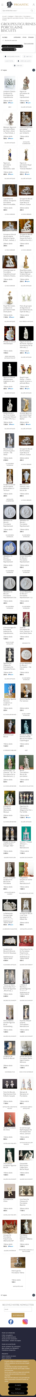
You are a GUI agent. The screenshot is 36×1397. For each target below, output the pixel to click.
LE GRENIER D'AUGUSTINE (10, 929)
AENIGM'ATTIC (26, 643)
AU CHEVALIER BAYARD (9, 714)
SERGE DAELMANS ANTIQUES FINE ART (9, 357)
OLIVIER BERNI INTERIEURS (10, 464)
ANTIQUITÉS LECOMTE (26, 929)
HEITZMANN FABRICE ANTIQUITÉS (26, 1107)
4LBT (26, 750)
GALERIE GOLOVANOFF (26, 857)
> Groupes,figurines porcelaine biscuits (16, 17)
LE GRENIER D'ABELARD (9, 750)
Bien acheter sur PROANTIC (10, 1348)
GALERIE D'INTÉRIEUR (10, 1250)
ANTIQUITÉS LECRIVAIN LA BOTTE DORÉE (26, 1250)
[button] (27, 56)
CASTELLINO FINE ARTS (9, 1143)
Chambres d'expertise (8, 1350)
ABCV (9, 107)
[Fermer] (21, 46)
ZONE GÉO (19, 65)
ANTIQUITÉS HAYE (26, 1215)
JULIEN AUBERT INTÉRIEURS (26, 714)
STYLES (24, 37)
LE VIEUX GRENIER (10, 214)
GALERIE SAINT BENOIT (26, 965)
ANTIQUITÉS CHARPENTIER (26, 142)
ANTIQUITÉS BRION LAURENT (9, 893)
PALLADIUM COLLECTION (26, 786)
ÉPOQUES (31, 37)
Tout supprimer (29, 43)
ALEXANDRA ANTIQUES (9, 965)
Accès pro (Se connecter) (9, 1339)
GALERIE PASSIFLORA (10, 857)
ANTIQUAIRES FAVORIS (13, 56)
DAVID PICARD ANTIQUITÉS (10, 643)
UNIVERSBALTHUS (10, 1072)
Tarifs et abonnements (9, 1337)
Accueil (4, 16)
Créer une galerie (7, 1335)
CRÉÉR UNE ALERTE (25, 61)
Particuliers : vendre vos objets (11, 1340)
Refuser (18, 1389)
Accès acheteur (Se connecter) (11, 1346)
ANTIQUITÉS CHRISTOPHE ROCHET (10, 1107)
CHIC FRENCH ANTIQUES (26, 321)
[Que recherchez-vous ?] (32, 10)
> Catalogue (10, 16)
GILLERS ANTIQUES (26, 107)
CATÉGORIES (17, 37)
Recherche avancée (11, 40)
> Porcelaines (26, 16)
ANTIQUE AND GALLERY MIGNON (26, 1143)
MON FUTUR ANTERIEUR (26, 1072)
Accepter (18, 1385)
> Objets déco (17, 16)
